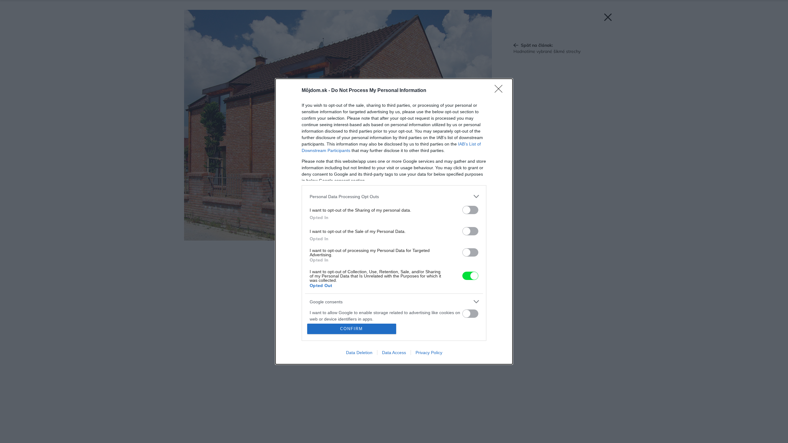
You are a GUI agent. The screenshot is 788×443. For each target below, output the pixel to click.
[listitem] (394, 196)
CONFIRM (351, 328)
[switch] (470, 210)
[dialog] (394, 221)
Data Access (394, 352)
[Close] (500, 91)
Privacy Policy (429, 352)
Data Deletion (359, 352)
